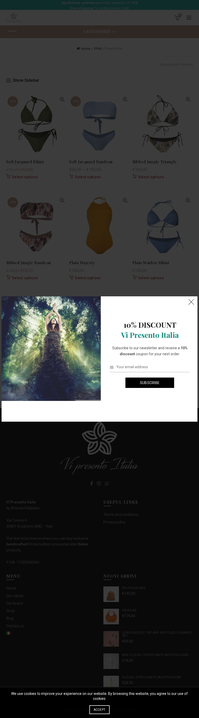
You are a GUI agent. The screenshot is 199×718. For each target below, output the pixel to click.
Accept (100, 710)
